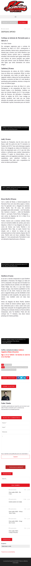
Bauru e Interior (9, 22)
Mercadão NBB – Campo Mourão (14, 531)
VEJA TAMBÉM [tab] (15, 485)
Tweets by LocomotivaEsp (8, 552)
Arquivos (3, 543)
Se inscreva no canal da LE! (16, 467)
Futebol (23, 22)
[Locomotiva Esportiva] (15, 6)
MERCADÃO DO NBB (15, 502)
